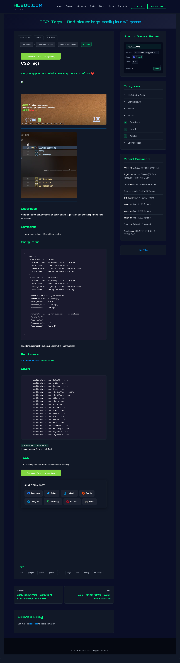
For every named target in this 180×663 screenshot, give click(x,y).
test (21, 572)
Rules (111, 6)
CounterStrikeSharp (68, 44)
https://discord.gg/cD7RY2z (147, 53)
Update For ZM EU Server (143, 191)
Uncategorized (134, 143)
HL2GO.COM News (136, 95)
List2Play (143, 250)
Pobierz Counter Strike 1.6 (144, 184)
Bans (101, 6)
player (51, 572)
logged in (33, 624)
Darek (126, 184)
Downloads (26, 44)
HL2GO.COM (28, 5)
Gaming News (134, 102)
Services (81, 6)
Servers (69, 6)
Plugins (86, 44)
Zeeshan (128, 231)
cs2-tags (97, 572)
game (41, 572)
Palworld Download (142, 224)
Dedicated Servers (45, 44)
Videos (131, 115)
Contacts (122, 6)
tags (69, 572)
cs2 (60, 572)
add (77, 572)
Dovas (127, 224)
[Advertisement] (64, 538)
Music (131, 108)
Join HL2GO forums (145, 198)
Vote (157, 69)
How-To (133, 129)
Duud (126, 191)
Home (59, 6)
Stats (92, 6)
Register (157, 6)
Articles (133, 136)
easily (86, 572)
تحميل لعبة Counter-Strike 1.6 (145, 168)
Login (138, 6)
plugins (31, 572)
